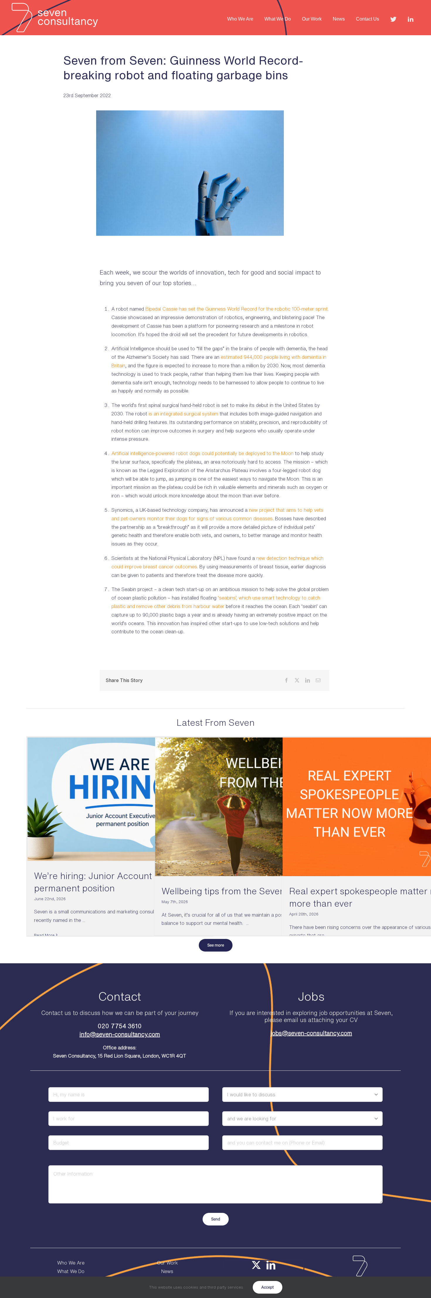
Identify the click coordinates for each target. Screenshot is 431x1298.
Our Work (167, 1262)
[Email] (318, 680)
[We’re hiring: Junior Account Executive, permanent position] (120, 799)
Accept (267, 1287)
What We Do (70, 1271)
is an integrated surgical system (183, 413)
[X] (297, 680)
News (167, 1271)
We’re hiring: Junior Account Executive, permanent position (115, 882)
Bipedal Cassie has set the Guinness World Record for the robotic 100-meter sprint (236, 308)
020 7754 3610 (120, 1026)
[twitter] (256, 1265)
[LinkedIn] (307, 680)
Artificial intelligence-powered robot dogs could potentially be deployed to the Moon (202, 453)
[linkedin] (271, 1265)
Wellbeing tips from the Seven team (235, 891)
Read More (44, 935)
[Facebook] (286, 680)
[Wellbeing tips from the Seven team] (247, 807)
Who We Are (70, 1262)
